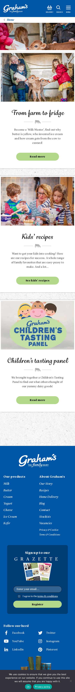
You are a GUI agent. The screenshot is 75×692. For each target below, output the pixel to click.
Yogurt (7, 503)
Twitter (50, 633)
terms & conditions (48, 596)
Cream (8, 497)
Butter (7, 490)
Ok (28, 686)
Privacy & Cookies (48, 530)
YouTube (18, 641)
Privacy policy (42, 686)
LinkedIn (18, 649)
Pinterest (52, 649)
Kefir (6, 523)
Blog (42, 503)
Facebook (18, 633)
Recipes (44, 490)
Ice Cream (10, 516)
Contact (44, 510)
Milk (6, 483)
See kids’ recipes (38, 280)
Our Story (45, 483)
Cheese (8, 510)
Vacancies (45, 523)
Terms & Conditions (49, 534)
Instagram (52, 641)
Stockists (45, 516)
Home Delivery (48, 497)
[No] (70, 681)
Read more (37, 156)
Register (37, 604)
